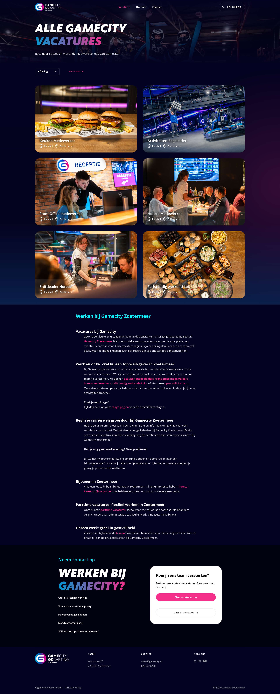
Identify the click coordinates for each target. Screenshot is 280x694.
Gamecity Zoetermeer (98, 341)
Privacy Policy (73, 687)
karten (88, 491)
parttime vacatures (113, 510)
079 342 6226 (148, 666)
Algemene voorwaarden (48, 687)
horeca (183, 486)
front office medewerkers (171, 378)
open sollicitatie (174, 383)
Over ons (141, 7)
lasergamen (104, 491)
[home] (48, 7)
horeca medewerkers (97, 383)
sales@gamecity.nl (152, 661)
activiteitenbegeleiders (139, 378)
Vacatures (124, 7)
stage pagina (120, 407)
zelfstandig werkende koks (129, 383)
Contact (156, 7)
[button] (47, 71)
